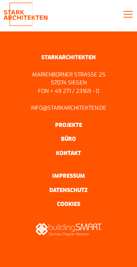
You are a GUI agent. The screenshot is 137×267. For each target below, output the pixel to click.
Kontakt (68, 153)
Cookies (68, 204)
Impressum (68, 176)
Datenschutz (68, 190)
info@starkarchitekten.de (68, 108)
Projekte (68, 125)
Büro (68, 139)
